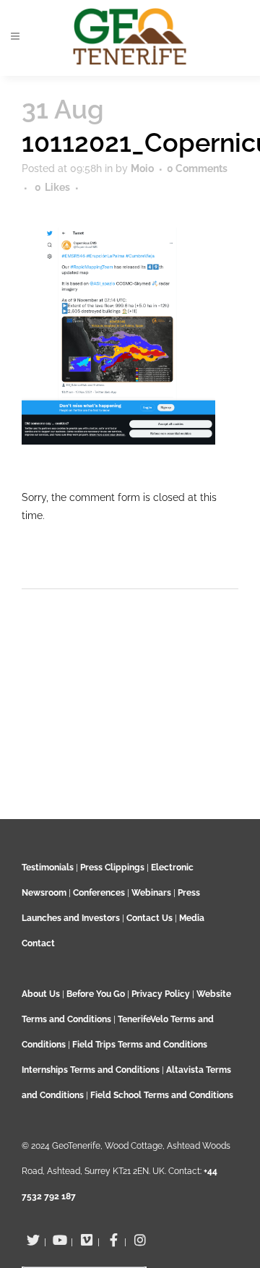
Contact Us (149, 918)
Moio (142, 168)
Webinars (151, 893)
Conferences (99, 893)
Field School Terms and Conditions (161, 1095)
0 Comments (197, 168)
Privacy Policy (160, 994)
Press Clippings (112, 867)
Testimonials (48, 867)
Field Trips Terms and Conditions (139, 1045)
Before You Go (94, 994)
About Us (41, 994)
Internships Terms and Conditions (92, 1070)
